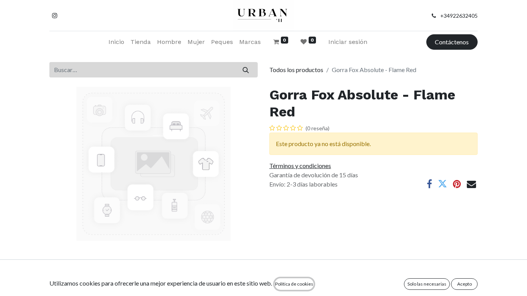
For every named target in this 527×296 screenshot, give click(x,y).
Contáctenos (452, 41)
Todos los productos (296, 69)
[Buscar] (246, 69)
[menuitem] (116, 42)
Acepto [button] (464, 284)
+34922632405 (459, 15)
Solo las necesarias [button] (426, 284)
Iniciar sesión (347, 41)
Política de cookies (294, 284)
